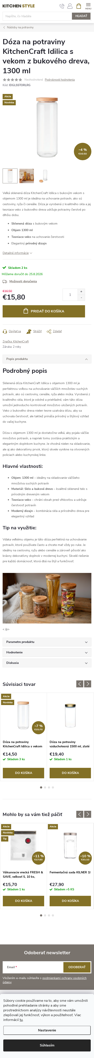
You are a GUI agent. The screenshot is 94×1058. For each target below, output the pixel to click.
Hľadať (81, 16)
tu (21, 1019)
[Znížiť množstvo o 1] (81, 298)
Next (87, 683)
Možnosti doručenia (23, 281)
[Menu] (88, 6)
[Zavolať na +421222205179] (62, 6)
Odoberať (77, 967)
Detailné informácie (16, 253)
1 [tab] (41, 787)
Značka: (16, 342)
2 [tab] (45, 787)
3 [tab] (49, 787)
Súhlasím (47, 1045)
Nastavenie (47, 1030)
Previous (79, 683)
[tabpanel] (23, 737)
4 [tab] (53, 787)
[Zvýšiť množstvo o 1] (81, 292)
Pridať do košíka (47, 311)
